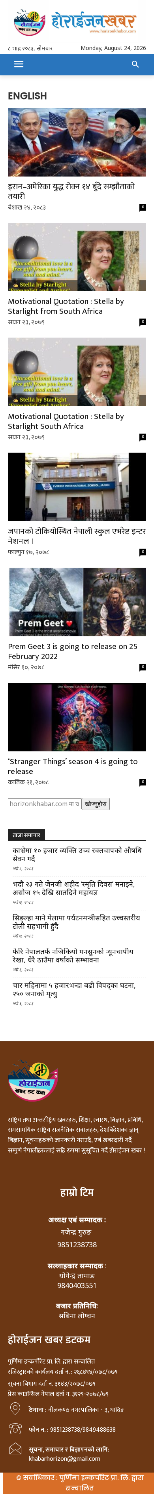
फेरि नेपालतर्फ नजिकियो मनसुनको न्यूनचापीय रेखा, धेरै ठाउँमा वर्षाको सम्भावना (73, 955)
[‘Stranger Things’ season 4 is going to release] (77, 717)
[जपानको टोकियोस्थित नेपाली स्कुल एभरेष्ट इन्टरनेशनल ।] (77, 487)
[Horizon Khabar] (77, 21)
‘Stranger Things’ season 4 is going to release (73, 766)
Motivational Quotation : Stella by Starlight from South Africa (66, 306)
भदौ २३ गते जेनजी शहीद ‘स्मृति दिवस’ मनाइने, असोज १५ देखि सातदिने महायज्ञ (74, 888)
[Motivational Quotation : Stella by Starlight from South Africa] (77, 257)
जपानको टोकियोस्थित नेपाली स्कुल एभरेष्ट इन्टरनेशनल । (77, 536)
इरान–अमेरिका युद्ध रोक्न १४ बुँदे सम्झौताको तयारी (71, 192)
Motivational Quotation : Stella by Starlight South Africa (66, 421)
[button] (135, 64)
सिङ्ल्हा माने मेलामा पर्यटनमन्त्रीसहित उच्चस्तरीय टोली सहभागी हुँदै (76, 922)
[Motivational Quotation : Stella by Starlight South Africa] (77, 372)
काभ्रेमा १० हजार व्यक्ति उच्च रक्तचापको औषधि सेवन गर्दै (77, 854)
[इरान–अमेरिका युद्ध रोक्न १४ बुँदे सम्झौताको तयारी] (77, 142)
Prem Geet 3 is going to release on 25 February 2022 (72, 651)
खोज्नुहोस (96, 803)
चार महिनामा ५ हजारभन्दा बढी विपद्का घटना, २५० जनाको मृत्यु (74, 989)
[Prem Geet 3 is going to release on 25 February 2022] (77, 602)
